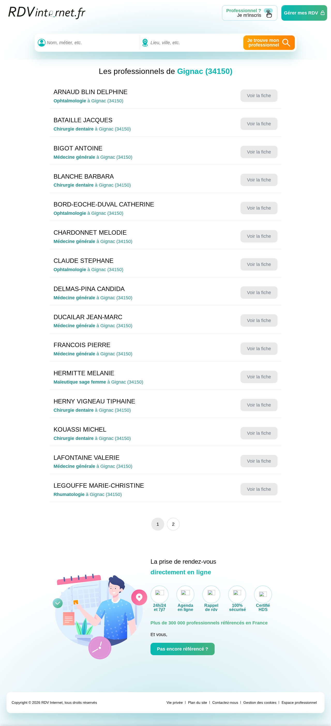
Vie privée (175, 702)
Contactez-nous (225, 702)
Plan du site (197, 702)
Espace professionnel (299, 702)
